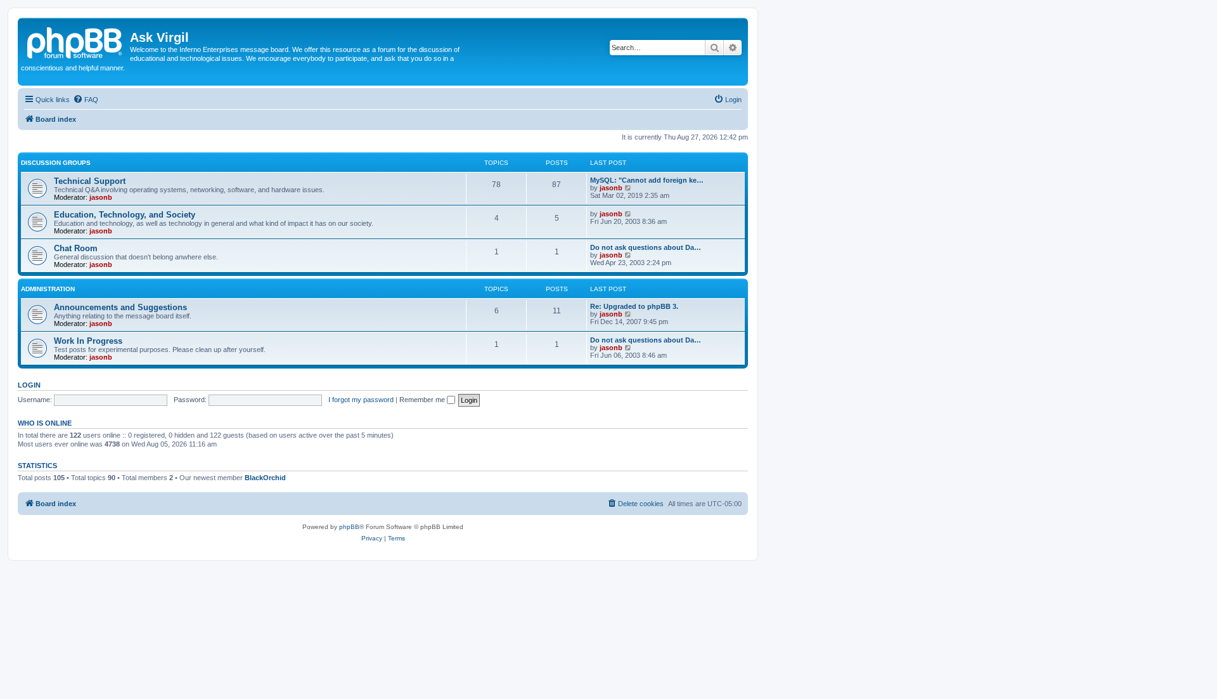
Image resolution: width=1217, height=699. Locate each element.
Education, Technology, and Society (124, 214)
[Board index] (75, 41)
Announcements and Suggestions (120, 307)
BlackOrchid (265, 477)
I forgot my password (361, 399)
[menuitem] (85, 99)
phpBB (349, 526)
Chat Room (76, 248)
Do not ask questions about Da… (645, 247)
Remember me (423, 399)
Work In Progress (88, 341)
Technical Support (90, 181)
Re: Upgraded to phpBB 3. (634, 306)
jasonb (100, 197)
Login (29, 385)
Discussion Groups (56, 162)
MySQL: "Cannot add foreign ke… (647, 180)
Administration (48, 288)
